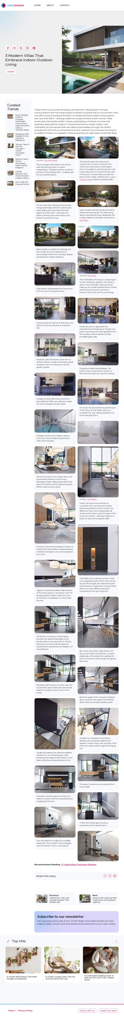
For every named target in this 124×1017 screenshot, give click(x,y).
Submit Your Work (109, 1011)
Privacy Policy (25, 1010)
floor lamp (84, 220)
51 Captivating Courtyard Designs (78, 864)
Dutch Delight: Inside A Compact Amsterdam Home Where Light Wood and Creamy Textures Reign (22, 122)
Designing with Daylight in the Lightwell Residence (22, 137)
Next (116, 941)
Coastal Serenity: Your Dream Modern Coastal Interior (22, 175)
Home (37, 5)
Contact (65, 5)
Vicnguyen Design (50, 160)
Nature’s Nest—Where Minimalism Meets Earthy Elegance (22, 163)
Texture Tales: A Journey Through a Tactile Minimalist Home (22, 149)
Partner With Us (87, 1011)
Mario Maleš (91, 276)
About (50, 5)
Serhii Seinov (92, 499)
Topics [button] (11, 1010)
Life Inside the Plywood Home (22, 183)
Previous (111, 941)
